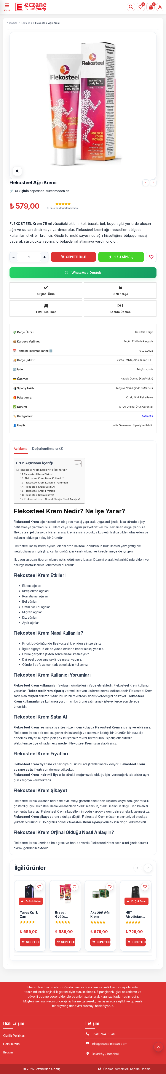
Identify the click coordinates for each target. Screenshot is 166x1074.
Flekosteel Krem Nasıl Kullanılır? (44, 478)
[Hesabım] (160, 7)
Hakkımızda (11, 1044)
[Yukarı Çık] (158, 1047)
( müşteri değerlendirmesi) (63, 208)
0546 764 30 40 (103, 1034)
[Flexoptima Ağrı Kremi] (153, 182)
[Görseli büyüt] (17, 171)
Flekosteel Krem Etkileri (38, 474)
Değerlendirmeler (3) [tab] (47, 448)
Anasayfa (12, 22)
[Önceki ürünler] (137, 868)
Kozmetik (26, 22)
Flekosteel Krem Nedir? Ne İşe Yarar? (42, 469)
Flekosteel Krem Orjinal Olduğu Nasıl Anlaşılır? (52, 499)
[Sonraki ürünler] (148, 868)
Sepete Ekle (76, 257)
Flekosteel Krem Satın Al (40, 486)
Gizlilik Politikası (14, 1035)
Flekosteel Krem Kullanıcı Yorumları (46, 482)
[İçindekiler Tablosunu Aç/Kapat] (75, 463)
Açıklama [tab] (20, 448)
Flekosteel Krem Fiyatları (40, 490)
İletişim (8, 1052)
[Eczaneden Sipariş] (70, 7)
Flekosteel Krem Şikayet (39, 494)
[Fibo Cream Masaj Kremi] (145, 182)
